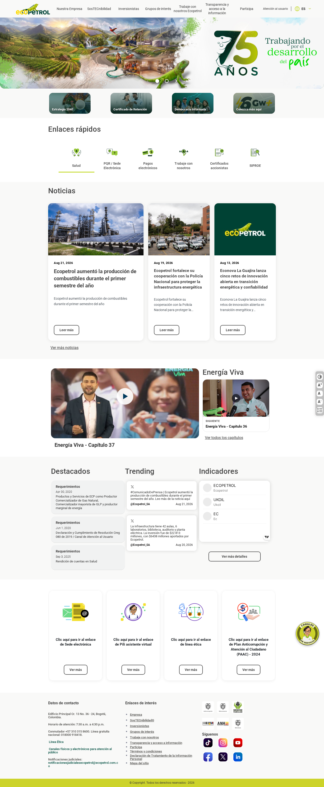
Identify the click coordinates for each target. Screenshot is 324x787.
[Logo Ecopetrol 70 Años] (33, 9)
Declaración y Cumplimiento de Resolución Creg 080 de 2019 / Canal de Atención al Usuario (88, 534)
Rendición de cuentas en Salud (76, 561)
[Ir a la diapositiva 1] (157, 81)
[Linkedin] (238, 757)
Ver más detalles (234, 556)
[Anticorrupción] (208, 707)
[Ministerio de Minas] (238, 724)
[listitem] (75, 636)
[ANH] (223, 724)
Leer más (67, 330)
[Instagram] (223, 742)
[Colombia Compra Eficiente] (208, 724)
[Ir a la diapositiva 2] (167, 81)
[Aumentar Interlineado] (320, 410)
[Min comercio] (223, 707)
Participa (246, 9)
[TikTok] (208, 742)
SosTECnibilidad (99, 9)
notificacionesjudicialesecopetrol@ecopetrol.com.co (83, 764)
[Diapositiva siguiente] (176, 81)
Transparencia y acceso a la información (217, 9)
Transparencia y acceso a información (156, 743)
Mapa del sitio (139, 763)
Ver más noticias (65, 347)
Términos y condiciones (146, 751)
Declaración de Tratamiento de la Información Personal (161, 757)
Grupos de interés (158, 9)
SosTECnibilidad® (142, 720)
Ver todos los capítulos (224, 437)
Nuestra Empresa (69, 9)
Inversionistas (128, 9)
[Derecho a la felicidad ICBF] (238, 707)
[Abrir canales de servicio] (307, 633)
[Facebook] (208, 757)
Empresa (136, 714)
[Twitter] (223, 757)
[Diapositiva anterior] (148, 81)
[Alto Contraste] (320, 377)
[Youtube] (238, 742)
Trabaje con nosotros (144, 737)
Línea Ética (56, 742)
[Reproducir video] (125, 396)
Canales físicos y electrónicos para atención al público (80, 750)
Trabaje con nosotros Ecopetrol (188, 9)
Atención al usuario (275, 8)
